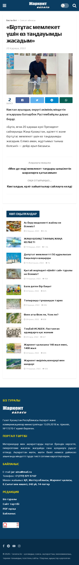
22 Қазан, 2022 (32, 291)
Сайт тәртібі (11, 503)
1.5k (46, 247)
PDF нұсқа (9, 508)
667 (44, 337)
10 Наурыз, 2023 (33, 247)
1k (48, 263)
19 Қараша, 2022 (33, 279)
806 (45, 305)
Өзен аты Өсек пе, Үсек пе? (41, 314)
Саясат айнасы (27, 20)
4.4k (45, 231)
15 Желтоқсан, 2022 (35, 263)
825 (44, 291)
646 (44, 353)
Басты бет (11, 20)
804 (44, 319)
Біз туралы (10, 499)
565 (46, 369)
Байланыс (9, 513)
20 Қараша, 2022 (16, 48)
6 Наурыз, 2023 (32, 231)
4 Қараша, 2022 (33, 305)
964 (46, 279)
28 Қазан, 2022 (32, 319)
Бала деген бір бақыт (38, 286)
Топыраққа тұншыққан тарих (43, 300)
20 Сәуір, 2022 (32, 337)
